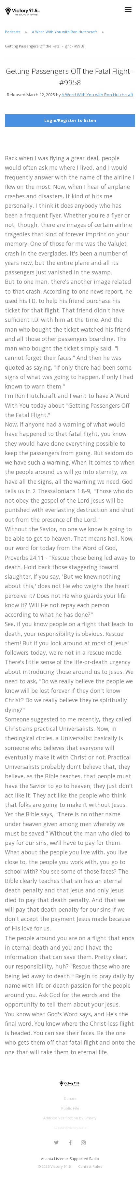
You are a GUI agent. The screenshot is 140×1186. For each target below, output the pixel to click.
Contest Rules (90, 1166)
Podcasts (12, 31)
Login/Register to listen (70, 120)
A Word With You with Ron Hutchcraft (64, 31)
